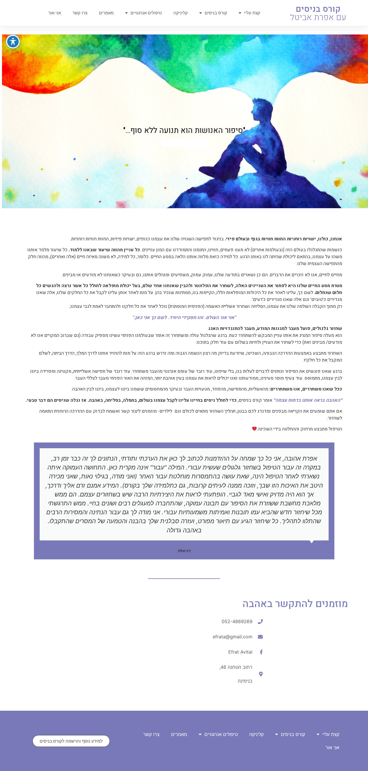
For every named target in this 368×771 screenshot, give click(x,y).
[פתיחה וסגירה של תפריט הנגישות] (13, 42)
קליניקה (180, 13)
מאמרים (106, 13)
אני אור (54, 13)
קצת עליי (252, 13)
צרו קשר (79, 13)
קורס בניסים (216, 13)
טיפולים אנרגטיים (146, 13)
